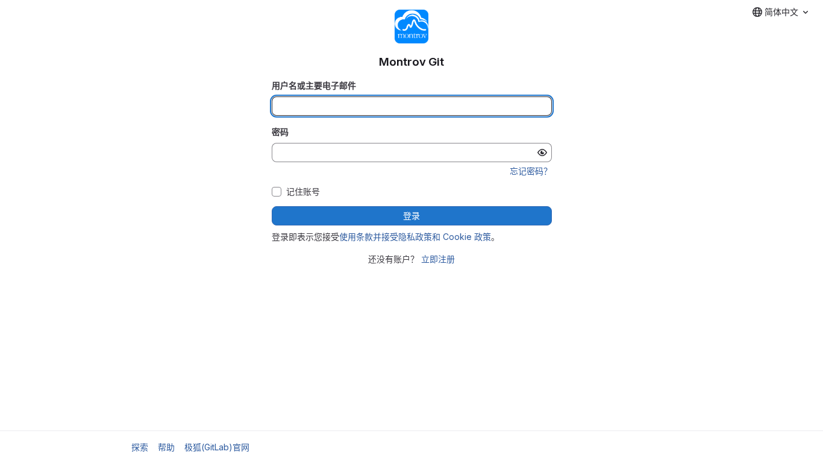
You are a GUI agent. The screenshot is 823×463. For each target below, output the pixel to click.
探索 (139, 447)
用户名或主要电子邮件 (314, 85)
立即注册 (438, 259)
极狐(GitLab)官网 (216, 447)
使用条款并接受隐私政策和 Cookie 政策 (415, 237)
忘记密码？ (531, 171)
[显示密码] (542, 152)
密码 (280, 132)
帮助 (166, 447)
